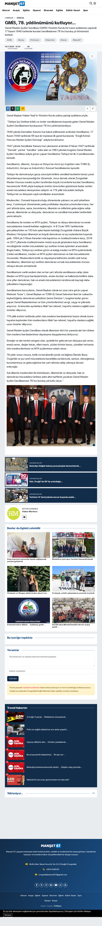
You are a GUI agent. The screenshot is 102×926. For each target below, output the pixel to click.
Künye (54, 901)
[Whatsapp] (60, 885)
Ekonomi (48, 10)
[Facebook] (37, 885)
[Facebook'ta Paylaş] (8, 108)
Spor (85, 10)
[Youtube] (56, 885)
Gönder (13, 678)
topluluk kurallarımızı (31, 688)
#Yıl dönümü (34, 40)
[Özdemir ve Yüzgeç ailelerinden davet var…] (28, 579)
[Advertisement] (51, 818)
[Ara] (91, 3)
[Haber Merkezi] (13, 513)
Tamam (7, 915)
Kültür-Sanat (73, 10)
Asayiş (16, 10)
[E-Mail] (24, 517)
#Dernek (63, 40)
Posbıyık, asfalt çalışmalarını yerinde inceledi (73, 593)
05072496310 (52, 869)
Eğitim (26, 10)
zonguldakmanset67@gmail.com (53, 875)
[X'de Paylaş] (12, 108)
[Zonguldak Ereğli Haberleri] (15, 4)
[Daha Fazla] (23, 108)
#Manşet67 (77, 40)
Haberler (9, 18)
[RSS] (65, 885)
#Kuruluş (21, 40)
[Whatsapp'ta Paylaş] (17, 108)
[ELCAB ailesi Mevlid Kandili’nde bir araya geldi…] (73, 610)
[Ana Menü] (95, 3)
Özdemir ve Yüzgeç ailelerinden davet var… (27, 593)
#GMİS (9, 40)
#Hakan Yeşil (49, 40)
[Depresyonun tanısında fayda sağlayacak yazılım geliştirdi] (28, 545)
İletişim (48, 901)
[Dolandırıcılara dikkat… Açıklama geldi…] (28, 610)
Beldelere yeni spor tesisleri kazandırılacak (72, 559)
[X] (41, 885)
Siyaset (37, 10)
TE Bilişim (57, 906)
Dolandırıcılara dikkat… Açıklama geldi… (26, 625)
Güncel (6, 10)
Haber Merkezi (29, 511)
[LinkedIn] (51, 885)
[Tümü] (93, 793)
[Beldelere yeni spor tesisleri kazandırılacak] (73, 545)
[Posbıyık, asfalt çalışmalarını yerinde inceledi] (73, 579)
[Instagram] (46, 885)
